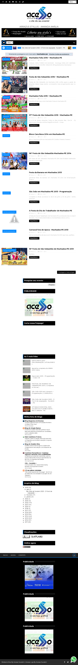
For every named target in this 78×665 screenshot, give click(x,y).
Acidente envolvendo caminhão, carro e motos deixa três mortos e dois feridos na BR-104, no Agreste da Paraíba (38, 457)
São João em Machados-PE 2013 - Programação (50, 192)
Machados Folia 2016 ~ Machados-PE (45, 58)
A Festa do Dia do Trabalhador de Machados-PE (50, 211)
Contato (22, 555)
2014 (26, 516)
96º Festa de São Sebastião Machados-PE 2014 (50, 153)
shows (7, 193)
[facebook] (3, 1)
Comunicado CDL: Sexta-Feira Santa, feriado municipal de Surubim (36, 465)
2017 (26, 510)
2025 (65, 47)
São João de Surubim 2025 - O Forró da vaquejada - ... (39, 492)
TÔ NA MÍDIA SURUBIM (33, 470)
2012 (26, 520)
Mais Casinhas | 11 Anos (33, 437)
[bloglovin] (13, 1)
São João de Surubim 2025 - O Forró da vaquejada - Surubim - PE (34, 48)
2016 (26, 512)
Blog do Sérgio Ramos (33, 428)
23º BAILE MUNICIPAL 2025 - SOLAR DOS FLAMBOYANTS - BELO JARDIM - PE (43, 408)
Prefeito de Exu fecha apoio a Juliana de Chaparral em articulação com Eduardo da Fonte (38, 447)
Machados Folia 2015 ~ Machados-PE (45, 96)
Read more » (34, 68)
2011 (26, 522)
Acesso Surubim (19, 662)
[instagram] (19, 1)
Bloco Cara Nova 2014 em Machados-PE (47, 134)
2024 (27, 499)
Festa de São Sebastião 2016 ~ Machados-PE (49, 77)
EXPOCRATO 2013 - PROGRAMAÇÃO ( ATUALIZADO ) (43, 362)
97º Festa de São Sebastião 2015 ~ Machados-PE (50, 115)
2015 (26, 514)
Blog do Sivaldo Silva (32, 444)
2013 (26, 518)
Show (7, 59)
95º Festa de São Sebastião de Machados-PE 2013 (51, 249)
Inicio (5, 555)
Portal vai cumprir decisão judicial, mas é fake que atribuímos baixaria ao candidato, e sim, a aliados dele (38, 431)
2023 (27, 501)
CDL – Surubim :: (31, 463)
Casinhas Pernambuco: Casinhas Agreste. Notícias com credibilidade (38, 453)
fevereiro (30, 495)
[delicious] (22, 1)
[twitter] (6, 1)
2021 (26, 505)
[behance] (16, 1)
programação (10, 212)
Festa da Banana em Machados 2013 (45, 172)
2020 (27, 506)
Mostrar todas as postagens (59, 54)
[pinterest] (9, 1)
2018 (27, 508)
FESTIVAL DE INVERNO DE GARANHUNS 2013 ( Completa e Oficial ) (43, 385)
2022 (27, 503)
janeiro (29, 497)
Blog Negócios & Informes (34, 421)
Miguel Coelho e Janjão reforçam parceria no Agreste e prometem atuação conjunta (38, 439)
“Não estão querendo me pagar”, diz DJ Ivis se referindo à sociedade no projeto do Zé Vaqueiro (38, 473)
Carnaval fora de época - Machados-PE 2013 (48, 230)
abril (28, 489)
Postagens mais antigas (66, 272)
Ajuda (13, 555)
